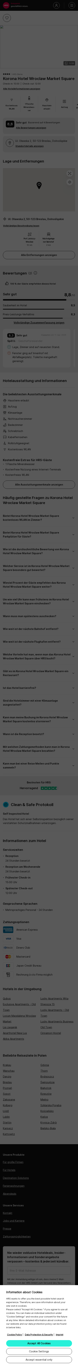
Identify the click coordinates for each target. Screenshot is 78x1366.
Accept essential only (39, 1359)
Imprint (59, 1334)
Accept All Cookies (39, 1343)
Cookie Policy (14, 1334)
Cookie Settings (39, 1351)
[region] (39, 1325)
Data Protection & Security (39, 1334)
